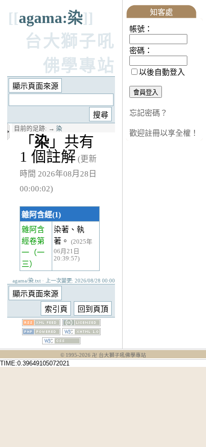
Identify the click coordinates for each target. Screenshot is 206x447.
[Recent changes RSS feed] (41, 323)
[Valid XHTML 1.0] (81, 333)
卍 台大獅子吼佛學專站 (119, 355)
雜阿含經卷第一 (33, 241)
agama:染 (51, 17)
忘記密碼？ (148, 113)
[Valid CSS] (61, 342)
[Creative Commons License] (81, 323)
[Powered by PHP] (41, 333)
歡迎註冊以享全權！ (163, 133)
